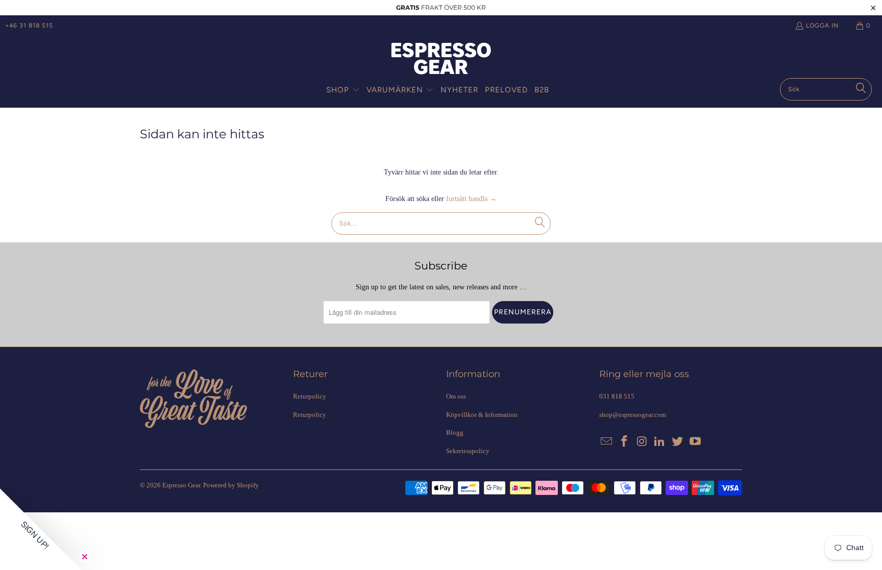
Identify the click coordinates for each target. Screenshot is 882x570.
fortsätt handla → (471, 199)
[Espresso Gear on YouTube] (695, 442)
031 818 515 (616, 396)
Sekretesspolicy (467, 451)
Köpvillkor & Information (482, 414)
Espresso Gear (181, 485)
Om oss (456, 396)
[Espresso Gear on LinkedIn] (660, 442)
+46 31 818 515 (29, 25)
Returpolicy (309, 396)
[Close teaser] (85, 557)
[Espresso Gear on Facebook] (624, 442)
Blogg (454, 432)
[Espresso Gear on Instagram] (642, 442)
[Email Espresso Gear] (607, 442)
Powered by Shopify (231, 485)
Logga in (822, 25)
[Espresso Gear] (441, 59)
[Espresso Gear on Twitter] (677, 442)
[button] (343, 90)
